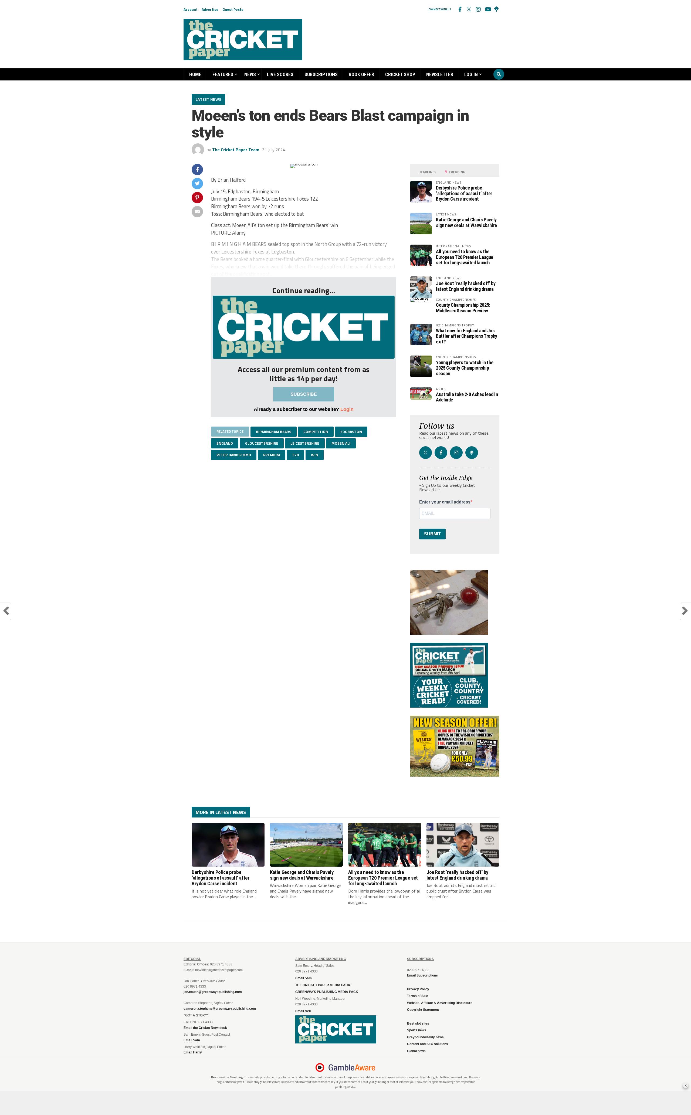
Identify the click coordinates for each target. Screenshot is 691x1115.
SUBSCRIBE (304, 394)
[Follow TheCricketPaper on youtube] (487, 9)
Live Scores (280, 74)
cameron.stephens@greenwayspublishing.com (220, 1009)
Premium (271, 455)
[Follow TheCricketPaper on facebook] (460, 9)
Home (195, 74)
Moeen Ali (340, 443)
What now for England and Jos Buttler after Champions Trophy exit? (466, 336)
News (250, 74)
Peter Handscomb (233, 455)
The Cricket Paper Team (235, 149)
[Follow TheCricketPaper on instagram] (478, 9)
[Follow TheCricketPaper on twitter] (469, 9)
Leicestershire (304, 443)
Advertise (210, 9)
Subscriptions (321, 74)
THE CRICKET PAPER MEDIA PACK (322, 985)
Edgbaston (351, 431)
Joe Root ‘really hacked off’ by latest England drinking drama (466, 286)
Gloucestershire (261, 443)
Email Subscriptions (422, 975)
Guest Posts (232, 9)
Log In (471, 74)
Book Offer (361, 74)
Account (191, 9)
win (314, 455)
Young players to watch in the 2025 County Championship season (464, 368)
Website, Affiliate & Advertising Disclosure (439, 1003)
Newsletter (439, 74)
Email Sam (303, 978)
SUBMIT (432, 534)
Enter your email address (444, 502)
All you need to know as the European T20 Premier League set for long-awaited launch (464, 257)
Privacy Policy (418, 989)
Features (222, 74)
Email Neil (303, 1011)
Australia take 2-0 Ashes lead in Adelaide (467, 397)
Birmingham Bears (273, 431)
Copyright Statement (423, 1010)
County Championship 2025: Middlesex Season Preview (463, 307)
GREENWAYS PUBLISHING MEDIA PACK (326, 992)
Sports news (416, 1030)
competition (315, 431)
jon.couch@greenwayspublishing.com (213, 992)
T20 (295, 455)
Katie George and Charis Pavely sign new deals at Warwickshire (466, 222)
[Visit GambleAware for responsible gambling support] (351, 1067)
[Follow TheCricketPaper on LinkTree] (496, 9)
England (224, 443)
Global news (416, 1051)
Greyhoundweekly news (425, 1037)
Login (347, 409)
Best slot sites (418, 1023)
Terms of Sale (417, 996)
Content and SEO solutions (427, 1044)
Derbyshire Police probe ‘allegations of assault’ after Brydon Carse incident (464, 193)
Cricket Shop (400, 74)
